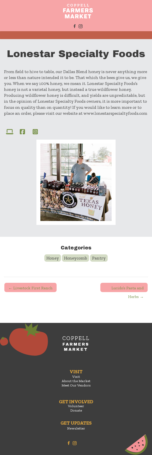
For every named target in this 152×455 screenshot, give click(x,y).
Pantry (99, 258)
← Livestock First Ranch (30, 288)
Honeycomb (75, 258)
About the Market (76, 381)
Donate (76, 410)
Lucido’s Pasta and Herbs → (127, 289)
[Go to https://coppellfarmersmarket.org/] (76, 348)
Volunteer (76, 406)
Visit (76, 376)
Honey (52, 258)
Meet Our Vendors (76, 385)
